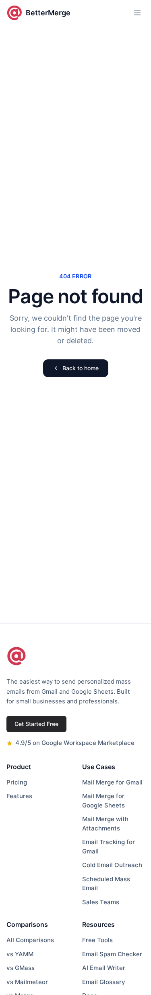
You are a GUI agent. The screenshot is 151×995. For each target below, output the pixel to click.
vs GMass (20, 968)
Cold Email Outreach (112, 865)
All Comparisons (30, 940)
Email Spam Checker (112, 954)
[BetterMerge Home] (16, 656)
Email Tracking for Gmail (108, 846)
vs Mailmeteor (27, 982)
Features (19, 796)
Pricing (16, 782)
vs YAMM (19, 954)
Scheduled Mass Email (106, 883)
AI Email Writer (103, 968)
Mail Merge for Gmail (112, 782)
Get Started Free (36, 723)
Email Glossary (103, 982)
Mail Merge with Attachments (105, 823)
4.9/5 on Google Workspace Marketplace (74, 743)
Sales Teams (100, 902)
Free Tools (97, 940)
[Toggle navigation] (137, 13)
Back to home (80, 368)
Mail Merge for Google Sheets (103, 800)
